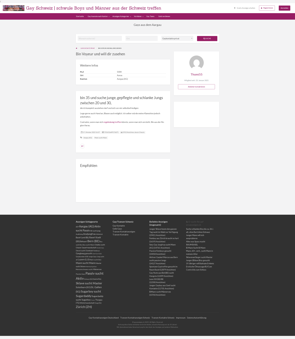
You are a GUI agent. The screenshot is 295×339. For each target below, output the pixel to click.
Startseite (80, 16)
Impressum (181, 317)
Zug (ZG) (98, 303)
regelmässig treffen (112, 122)
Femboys (96, 251)
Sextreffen (97, 279)
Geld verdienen (164, 16)
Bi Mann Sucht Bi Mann (195, 248)
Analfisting (79, 234)
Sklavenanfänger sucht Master (199, 257)
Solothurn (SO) (83, 287)
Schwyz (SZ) (88, 279)
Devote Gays (100, 248)
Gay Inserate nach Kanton (98, 16)
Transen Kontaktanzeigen (124, 231)
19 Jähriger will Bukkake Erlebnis (200, 263)
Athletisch (99, 234)
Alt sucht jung (95, 231)
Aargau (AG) (88, 138)
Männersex (97, 269)
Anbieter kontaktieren (196, 87)
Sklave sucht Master (89, 283)
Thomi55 (196, 74)
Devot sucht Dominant (84, 251)
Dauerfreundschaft (89, 247)
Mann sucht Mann (101, 138)
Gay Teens (150, 16)
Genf (94, 254)
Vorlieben (138, 16)
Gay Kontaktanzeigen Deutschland (104, 317)
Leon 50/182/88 (156, 279)
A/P (77, 227)
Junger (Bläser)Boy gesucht (198, 260)
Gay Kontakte (119, 225)
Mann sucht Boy (95, 260)
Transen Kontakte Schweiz (162, 317)
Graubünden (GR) (82, 257)
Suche (208, 38)
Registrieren (268, 8)
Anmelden (284, 8)
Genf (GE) (99, 253)
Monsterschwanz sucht (84, 269)
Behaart (83, 241)
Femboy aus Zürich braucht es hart (164, 238)
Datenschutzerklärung (196, 317)
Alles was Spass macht (195, 241)
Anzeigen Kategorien (120, 16)
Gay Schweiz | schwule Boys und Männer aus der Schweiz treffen (93, 8)
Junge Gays (92, 257)
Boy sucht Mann (88, 245)
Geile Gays (117, 229)
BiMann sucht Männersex (160, 292)
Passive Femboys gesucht (160, 251)
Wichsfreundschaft (87, 303)
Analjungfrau (89, 234)
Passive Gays (80, 274)
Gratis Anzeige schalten (245, 8)
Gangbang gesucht (84, 253)
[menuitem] (244, 8)
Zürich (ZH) (84, 307)
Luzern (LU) (83, 259)
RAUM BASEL (192, 244)
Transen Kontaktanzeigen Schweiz (135, 317)
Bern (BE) (93, 241)
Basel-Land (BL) (82, 237)
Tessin (93, 300)
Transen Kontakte (120, 234)
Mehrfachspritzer (91, 266)
